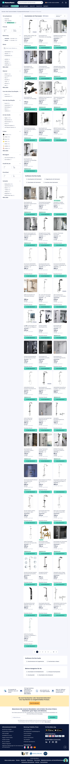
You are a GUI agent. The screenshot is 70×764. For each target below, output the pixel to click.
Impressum (23, 760)
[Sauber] (42, 2)
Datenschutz (30, 760)
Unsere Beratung (28, 729)
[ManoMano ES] (35, 747)
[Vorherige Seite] (34, 652)
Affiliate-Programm (6, 743)
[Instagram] (56, 742)
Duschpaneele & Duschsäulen (23, 11)
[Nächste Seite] (56, 652)
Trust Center (37, 760)
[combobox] (61, 16)
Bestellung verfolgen (7, 729)
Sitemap (18, 760)
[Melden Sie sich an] (62, 2)
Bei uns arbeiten (6, 741)
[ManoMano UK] (31, 747)
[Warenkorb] (65, 2)
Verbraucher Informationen (27, 762)
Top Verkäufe (27, 739)
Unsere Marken (27, 735)
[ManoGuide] (66, 760)
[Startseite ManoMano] (9, 2)
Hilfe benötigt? (5, 733)
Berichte (37, 762)
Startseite (4, 11)
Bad (7, 11)
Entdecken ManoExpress (29, 741)
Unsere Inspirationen (28, 737)
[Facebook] (50, 742)
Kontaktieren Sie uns (7, 735)
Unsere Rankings (27, 733)
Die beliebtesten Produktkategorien (32, 731)
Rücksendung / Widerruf (7, 731)
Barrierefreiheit (44, 762)
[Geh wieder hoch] (65, 747)
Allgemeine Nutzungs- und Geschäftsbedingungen (52, 760)
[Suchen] (19, 3)
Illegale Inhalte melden (7, 737)
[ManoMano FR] (25, 747)
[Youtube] (53, 742)
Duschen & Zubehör (13, 11)
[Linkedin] (46, 742)
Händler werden (6, 739)
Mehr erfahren (48, 721)
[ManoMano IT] (28, 747)
